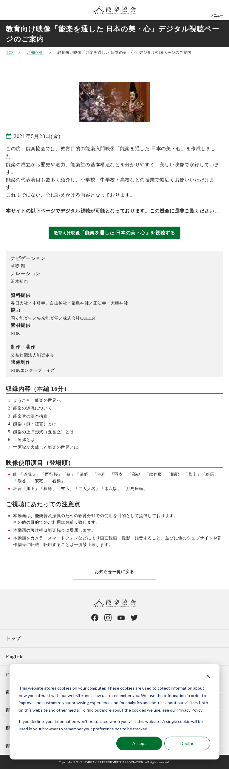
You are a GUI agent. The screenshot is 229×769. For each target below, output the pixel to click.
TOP (10, 52)
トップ (13, 638)
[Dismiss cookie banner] (208, 677)
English (14, 656)
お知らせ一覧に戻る (114, 571)
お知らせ (35, 52)
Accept (139, 743)
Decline (187, 743)
